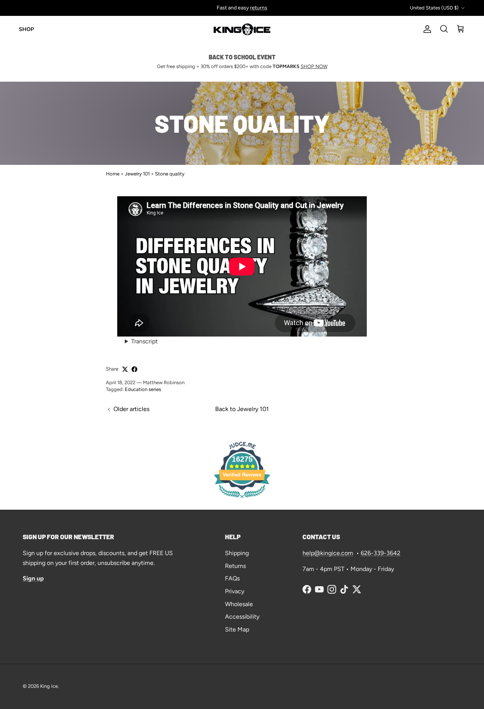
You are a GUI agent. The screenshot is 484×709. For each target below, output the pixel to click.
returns (258, 8)
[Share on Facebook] (134, 369)
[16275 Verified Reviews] (242, 499)
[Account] (426, 29)
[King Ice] (242, 29)
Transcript (144, 341)
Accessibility (242, 616)
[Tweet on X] (125, 369)
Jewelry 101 (137, 174)
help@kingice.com (327, 553)
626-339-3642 (380, 553)
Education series (143, 389)
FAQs (232, 578)
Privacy (234, 591)
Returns (235, 565)
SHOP (26, 29)
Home (112, 174)
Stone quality (170, 174)
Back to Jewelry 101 (242, 409)
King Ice (49, 686)
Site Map (237, 629)
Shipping (237, 553)
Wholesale (239, 604)
